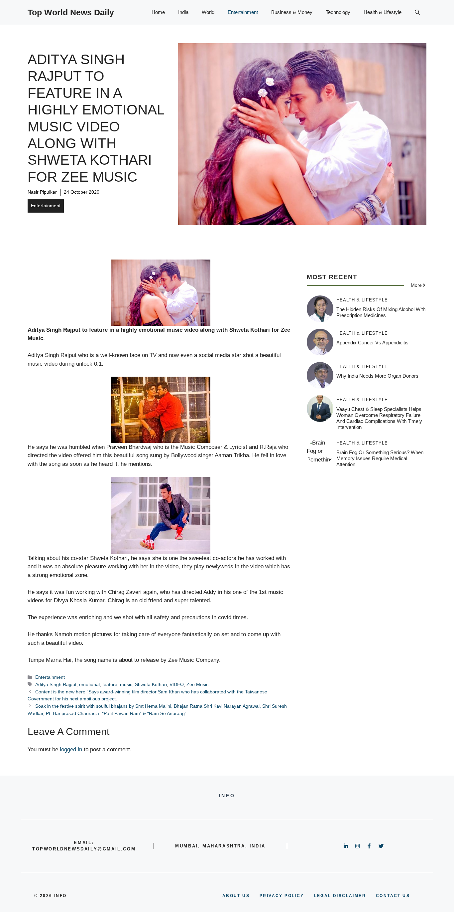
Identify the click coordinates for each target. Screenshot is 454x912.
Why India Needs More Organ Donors (377, 376)
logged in (71, 749)
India (183, 12)
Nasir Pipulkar (42, 192)
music (126, 684)
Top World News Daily (71, 12)
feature (109, 684)
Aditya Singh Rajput (55, 684)
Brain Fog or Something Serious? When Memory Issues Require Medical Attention (379, 458)
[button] (417, 12)
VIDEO (177, 684)
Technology (338, 12)
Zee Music (197, 684)
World (208, 12)
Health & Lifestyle (382, 12)
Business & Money (291, 12)
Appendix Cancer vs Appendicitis (372, 342)
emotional (89, 684)
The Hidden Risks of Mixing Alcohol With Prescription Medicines (380, 312)
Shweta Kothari (151, 684)
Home (158, 12)
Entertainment (243, 12)
